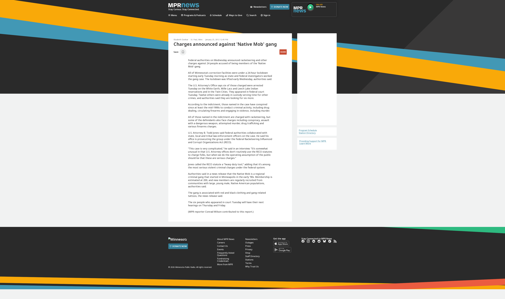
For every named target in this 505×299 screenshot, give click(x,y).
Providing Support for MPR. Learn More (312, 142)
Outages (249, 292)
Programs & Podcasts (195, 15)
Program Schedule (308, 130)
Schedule (217, 15)
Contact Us (222, 296)
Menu (174, 15)
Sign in (267, 15)
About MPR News (225, 289)
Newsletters (251, 289)
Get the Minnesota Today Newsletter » (214, 258)
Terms (305, 119)
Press (248, 296)
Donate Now (279, 6)
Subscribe (316, 112)
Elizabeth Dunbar (181, 39)
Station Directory (307, 133)
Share (283, 52)
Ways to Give (235, 15)
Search (252, 15)
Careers (221, 292)
